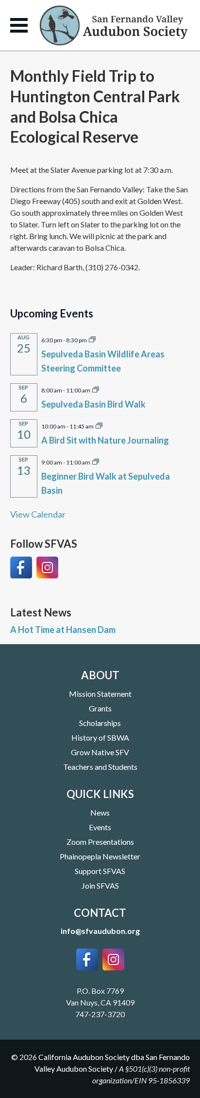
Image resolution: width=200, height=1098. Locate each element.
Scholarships (100, 722)
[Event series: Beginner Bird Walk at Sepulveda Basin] (95, 461)
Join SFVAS (100, 885)
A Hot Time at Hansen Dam (63, 629)
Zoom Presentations (100, 841)
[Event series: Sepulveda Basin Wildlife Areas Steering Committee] (92, 339)
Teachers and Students (100, 766)
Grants (100, 708)
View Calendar (38, 514)
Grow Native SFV (100, 752)
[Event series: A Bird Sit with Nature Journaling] (99, 425)
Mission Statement (100, 693)
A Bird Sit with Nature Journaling (105, 440)
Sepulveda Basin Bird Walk (93, 404)
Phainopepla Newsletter (100, 856)
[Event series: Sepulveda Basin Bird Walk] (95, 389)
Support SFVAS (100, 870)
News (100, 812)
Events (100, 827)
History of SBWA (100, 737)
